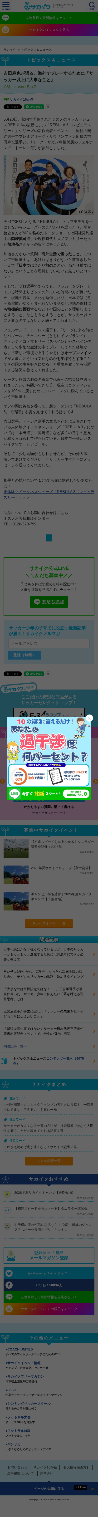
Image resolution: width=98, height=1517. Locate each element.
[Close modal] (89, 718)
